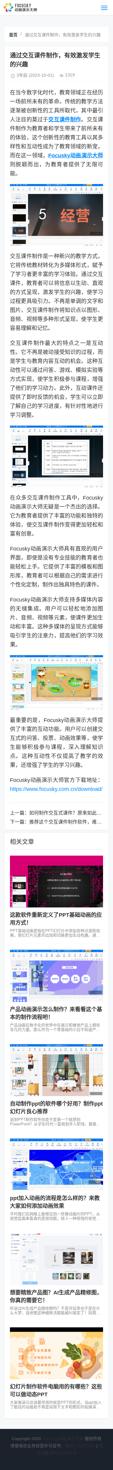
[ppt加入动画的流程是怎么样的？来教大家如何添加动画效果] (56, 1165)
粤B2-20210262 (80, 1445)
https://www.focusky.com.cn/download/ (56, 789)
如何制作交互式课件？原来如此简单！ (70, 812)
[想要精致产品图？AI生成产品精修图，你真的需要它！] (56, 1259)
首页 (13, 34)
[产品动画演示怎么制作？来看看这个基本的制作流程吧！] (56, 976)
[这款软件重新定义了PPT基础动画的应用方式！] (56, 882)
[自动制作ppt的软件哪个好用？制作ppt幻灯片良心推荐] (56, 1070)
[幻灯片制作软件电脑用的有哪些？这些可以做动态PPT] (56, 1353)
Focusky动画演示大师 (62, 1438)
